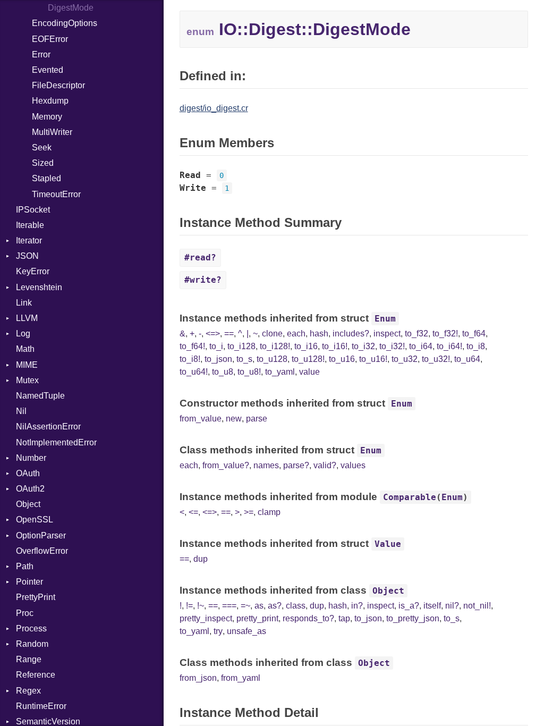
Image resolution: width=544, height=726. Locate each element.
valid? (324, 465)
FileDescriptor (58, 85)
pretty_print (257, 618)
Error (41, 54)
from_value (201, 418)
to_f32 (416, 333)
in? (357, 605)
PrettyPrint (35, 597)
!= (189, 605)
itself (432, 605)
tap (344, 618)
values (353, 465)
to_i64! (449, 346)
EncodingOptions (64, 23)
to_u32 (405, 359)
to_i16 (306, 346)
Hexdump (50, 100)
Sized (43, 162)
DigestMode (71, 7)
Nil (21, 411)
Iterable (30, 225)
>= (248, 512)
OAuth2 (30, 488)
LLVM (27, 318)
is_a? (408, 605)
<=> (213, 333)
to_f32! (445, 333)
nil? (452, 605)
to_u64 (467, 359)
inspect (387, 333)
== (229, 333)
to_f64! (192, 346)
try (218, 631)
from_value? (225, 465)
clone (272, 333)
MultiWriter (52, 132)
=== (229, 605)
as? (275, 605)
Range (28, 659)
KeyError (32, 271)
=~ (245, 605)
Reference (35, 674)
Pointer (29, 581)
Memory (47, 116)
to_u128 (272, 359)
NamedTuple (40, 395)
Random (32, 643)
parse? (296, 465)
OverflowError (42, 550)
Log (23, 333)
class (295, 605)
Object (28, 504)
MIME (27, 364)
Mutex (27, 380)
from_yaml (240, 677)
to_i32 (363, 346)
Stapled (46, 178)
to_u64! (194, 371)
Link (24, 302)
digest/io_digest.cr (214, 108)
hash (319, 333)
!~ (200, 605)
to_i (216, 346)
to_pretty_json (412, 618)
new (234, 418)
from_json (198, 677)
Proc (24, 613)
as (259, 605)
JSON (27, 255)
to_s (244, 359)
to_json (218, 359)
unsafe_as (246, 631)
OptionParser (41, 535)
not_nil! (477, 605)
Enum (385, 319)
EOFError (50, 39)
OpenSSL (34, 519)
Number (31, 457)
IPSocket (33, 209)
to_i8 (475, 346)
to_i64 (420, 346)
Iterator (29, 240)
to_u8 (222, 371)
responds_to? (308, 618)
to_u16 (342, 359)
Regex (28, 690)
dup (200, 558)
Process (31, 628)
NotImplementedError (56, 442)
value (309, 371)
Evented (47, 69)
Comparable (409, 497)
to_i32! (392, 346)
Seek (42, 147)
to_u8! (249, 371)
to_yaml (280, 371)
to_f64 (474, 333)
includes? (351, 333)
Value (388, 544)
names (266, 465)
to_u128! (308, 359)
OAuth (28, 473)
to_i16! (334, 346)
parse (256, 418)
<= (193, 512)
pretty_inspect (206, 618)
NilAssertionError (48, 426)
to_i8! (190, 359)
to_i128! (275, 346)
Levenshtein (39, 287)
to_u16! (373, 359)
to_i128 (241, 346)
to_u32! (436, 359)
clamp (269, 512)
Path (24, 566)
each (296, 333)
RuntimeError (41, 706)
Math (25, 348)
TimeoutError (56, 194)
